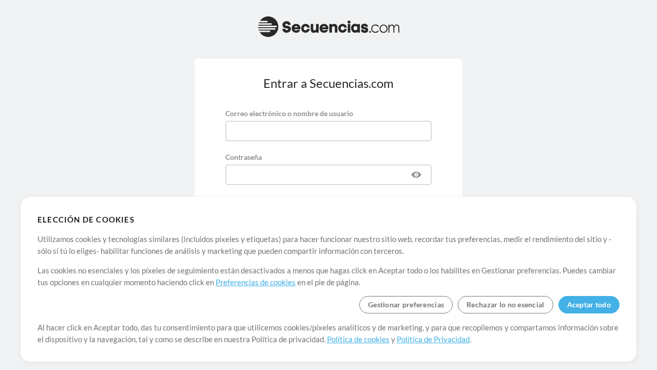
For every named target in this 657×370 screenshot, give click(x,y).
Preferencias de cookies (256, 282)
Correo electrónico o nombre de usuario (289, 113)
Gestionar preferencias (406, 304)
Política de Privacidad (433, 339)
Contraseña (243, 157)
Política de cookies (358, 339)
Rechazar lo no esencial (505, 304)
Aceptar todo (589, 304)
